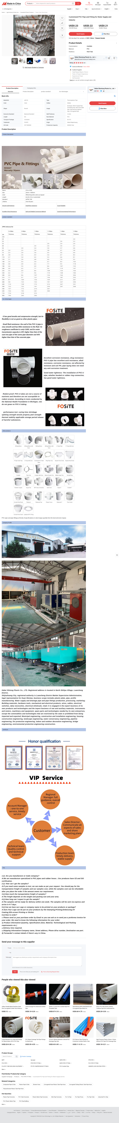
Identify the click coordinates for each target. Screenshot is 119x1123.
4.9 (95, 91)
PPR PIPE (91, 1060)
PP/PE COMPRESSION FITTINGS (39, 1066)
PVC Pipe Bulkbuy (24, 1101)
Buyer (77, 9)
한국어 (73, 1112)
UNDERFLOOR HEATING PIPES (96, 1066)
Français (37, 1112)
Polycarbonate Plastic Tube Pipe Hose (13, 1088)
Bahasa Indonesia (108, 1112)
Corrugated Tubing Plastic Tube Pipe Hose (80, 1084)
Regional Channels (80, 1110)
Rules (116, 9)
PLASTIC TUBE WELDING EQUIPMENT (12, 1066)
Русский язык (44, 1112)
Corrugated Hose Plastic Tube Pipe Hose (55, 1084)
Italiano (51, 1112)
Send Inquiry (81, 34)
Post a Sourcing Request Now (50, 972)
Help (86, 9)
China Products (25, 1110)
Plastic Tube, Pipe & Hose (41, 12)
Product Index (89, 1110)
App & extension (96, 9)
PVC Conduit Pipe (64, 1066)
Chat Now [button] (107, 34)
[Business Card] (115, 96)
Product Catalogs (26, 1056)
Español (24, 1112)
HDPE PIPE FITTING (65, 1063)
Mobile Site (97, 1110)
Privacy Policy (85, 1116)
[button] (80, 91)
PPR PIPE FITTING (36, 1063)
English (19, 1112)
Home (3, 12)
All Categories (7, 9)
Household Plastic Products (27, 12)
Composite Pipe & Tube (9, 1084)
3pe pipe (33, 1060)
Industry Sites (71, 1110)
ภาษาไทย (88, 1112)
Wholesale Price (62, 1110)
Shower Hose (36, 1084)
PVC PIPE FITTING (93, 1063)
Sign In (72, 80)
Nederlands (63, 1112)
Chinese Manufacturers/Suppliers (39, 1110)
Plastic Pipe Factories (9, 1097)
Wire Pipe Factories (56, 1097)
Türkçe (93, 1112)
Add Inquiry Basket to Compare (34, 67)
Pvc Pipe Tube (90, 1097)
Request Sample (100, 38)
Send (15, 972)
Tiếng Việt (99, 1112)
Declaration (77, 1116)
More (3, 1104)
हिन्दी (83, 1112)
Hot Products (17, 1110)
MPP (3, 1060)
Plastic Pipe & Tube (24, 1084)
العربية (68, 1112)
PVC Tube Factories (23, 1097)
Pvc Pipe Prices (79, 1097)
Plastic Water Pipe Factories (40, 1097)
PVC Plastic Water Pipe (9, 1101)
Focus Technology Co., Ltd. (48, 1116)
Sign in (115, 4)
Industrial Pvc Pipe (103, 1097)
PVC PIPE (4, 1063)
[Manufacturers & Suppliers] (11, 3)
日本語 (78, 1112)
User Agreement (69, 1116)
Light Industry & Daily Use (12, 12)
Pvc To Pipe (68, 1097)
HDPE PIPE (63, 1060)
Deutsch (56, 1112)
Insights (103, 1110)
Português (30, 1112)
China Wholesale (52, 1110)
